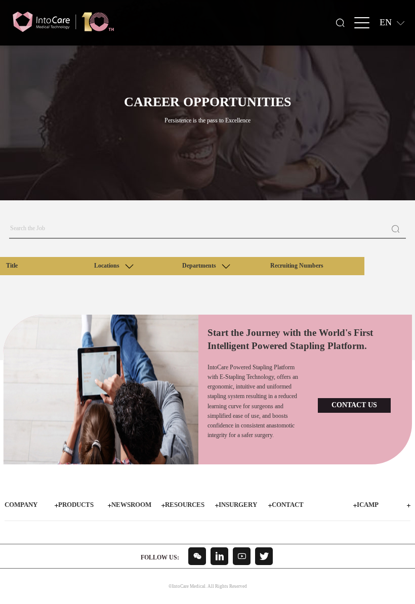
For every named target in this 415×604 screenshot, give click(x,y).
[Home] (63, 22)
